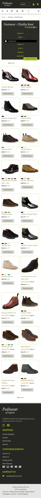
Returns (5, 444)
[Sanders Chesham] (30, 169)
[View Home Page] (2, 11)
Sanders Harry (7, 149)
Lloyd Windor (26, 346)
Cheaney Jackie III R (9, 313)
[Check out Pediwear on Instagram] (4, 426)
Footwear (12, 11)
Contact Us (6, 453)
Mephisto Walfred (27, 380)
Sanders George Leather (29, 245)
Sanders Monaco (7, 87)
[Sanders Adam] (30, 301)
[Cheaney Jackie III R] (10, 301)
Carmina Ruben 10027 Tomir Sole (28, 277)
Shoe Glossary (7, 463)
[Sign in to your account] (32, 4)
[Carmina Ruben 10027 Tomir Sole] (30, 265)
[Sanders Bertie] (30, 138)
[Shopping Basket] (37, 4)
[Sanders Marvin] (10, 265)
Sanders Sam (6, 245)
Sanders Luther (7, 214)
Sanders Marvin (7, 276)
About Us (5, 457)
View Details (7, 94)
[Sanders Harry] (10, 138)
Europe (5, 437)
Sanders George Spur (9, 118)
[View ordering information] (11, 467)
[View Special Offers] (28, 11)
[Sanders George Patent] (30, 203)
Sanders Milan (26, 118)
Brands (7, 11)
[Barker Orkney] (30, 76)
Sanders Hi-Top (7, 346)
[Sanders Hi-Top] (10, 335)
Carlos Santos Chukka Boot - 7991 (9, 181)
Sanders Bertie (26, 149)
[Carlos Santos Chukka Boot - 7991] (10, 169)
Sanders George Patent (29, 214)
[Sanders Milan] (30, 107)
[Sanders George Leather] (30, 234)
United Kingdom (8, 434)
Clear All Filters (30, 59)
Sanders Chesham (27, 180)
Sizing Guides (7, 460)
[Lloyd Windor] (30, 335)
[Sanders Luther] (10, 203)
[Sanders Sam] (10, 234)
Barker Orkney (26, 87)
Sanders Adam (26, 313)
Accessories (18, 11)
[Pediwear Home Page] (7, 4)
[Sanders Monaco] (10, 76)
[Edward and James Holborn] (10, 369)
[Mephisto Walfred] (30, 369)
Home (3, 17)
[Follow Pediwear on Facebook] (9, 426)
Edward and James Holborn (8, 381)
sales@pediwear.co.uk (14, 476)
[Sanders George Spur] (10, 107)
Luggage (23, 11)
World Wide (6, 441)
